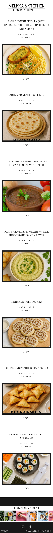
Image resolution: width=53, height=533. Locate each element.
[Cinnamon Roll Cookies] (26, 332)
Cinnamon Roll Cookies (26, 302)
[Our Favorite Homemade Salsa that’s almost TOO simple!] (26, 196)
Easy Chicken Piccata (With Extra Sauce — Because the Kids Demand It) (26, 25)
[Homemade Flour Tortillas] (26, 125)
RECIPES (26, 37)
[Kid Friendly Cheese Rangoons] (26, 398)
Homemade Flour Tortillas (26, 95)
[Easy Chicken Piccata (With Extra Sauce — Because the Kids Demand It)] (26, 59)
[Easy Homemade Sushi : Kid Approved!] (26, 469)
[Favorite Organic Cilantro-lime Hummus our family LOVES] (26, 266)
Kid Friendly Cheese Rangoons (26, 368)
